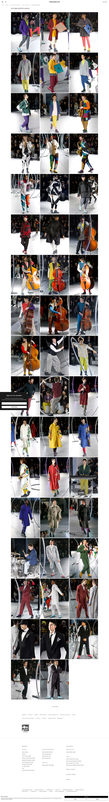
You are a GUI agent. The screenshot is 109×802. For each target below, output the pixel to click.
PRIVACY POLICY (25, 791)
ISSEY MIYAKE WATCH (46, 754)
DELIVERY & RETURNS (39, 789)
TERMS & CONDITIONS (79, 789)
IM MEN (23, 754)
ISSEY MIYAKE (25, 752)
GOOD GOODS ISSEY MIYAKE (28, 770)
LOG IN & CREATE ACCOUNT (27, 789)
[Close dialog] (27, 393)
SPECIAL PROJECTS (53, 714)
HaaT (23, 768)
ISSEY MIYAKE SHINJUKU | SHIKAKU (73, 761)
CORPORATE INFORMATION (68, 789)
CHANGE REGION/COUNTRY (72, 791)
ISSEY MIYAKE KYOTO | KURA (72, 763)
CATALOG (38, 718)
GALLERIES (69, 746)
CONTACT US (57, 789)
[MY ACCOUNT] (6, 2)
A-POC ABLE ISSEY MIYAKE (27, 762)
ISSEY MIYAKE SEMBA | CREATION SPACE (75, 765)
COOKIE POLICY (34, 791)
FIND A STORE (70, 769)
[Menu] (2, 2)
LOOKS (73, 714)
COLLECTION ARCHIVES (28, 718)
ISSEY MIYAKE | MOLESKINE (48, 765)
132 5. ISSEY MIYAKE (26, 756)
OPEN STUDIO (43, 714)
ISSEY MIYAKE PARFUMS (47, 752)
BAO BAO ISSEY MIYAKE (27, 764)
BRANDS (24, 714)
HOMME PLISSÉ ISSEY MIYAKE (28, 760)
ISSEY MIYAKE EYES (46, 756)
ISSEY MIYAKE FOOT (46, 758)
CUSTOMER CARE (49, 789)
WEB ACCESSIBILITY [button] (43, 791)
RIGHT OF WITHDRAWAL (59, 791)
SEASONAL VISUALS (65, 714)
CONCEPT (30, 714)
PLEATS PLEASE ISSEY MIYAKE (28, 758)
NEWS (36, 714)
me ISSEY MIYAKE (26, 766)
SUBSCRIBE (14, 407)
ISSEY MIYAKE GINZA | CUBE (72, 759)
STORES (44, 718)
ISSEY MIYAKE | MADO (71, 752)
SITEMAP (51, 791)
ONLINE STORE (52, 718)
